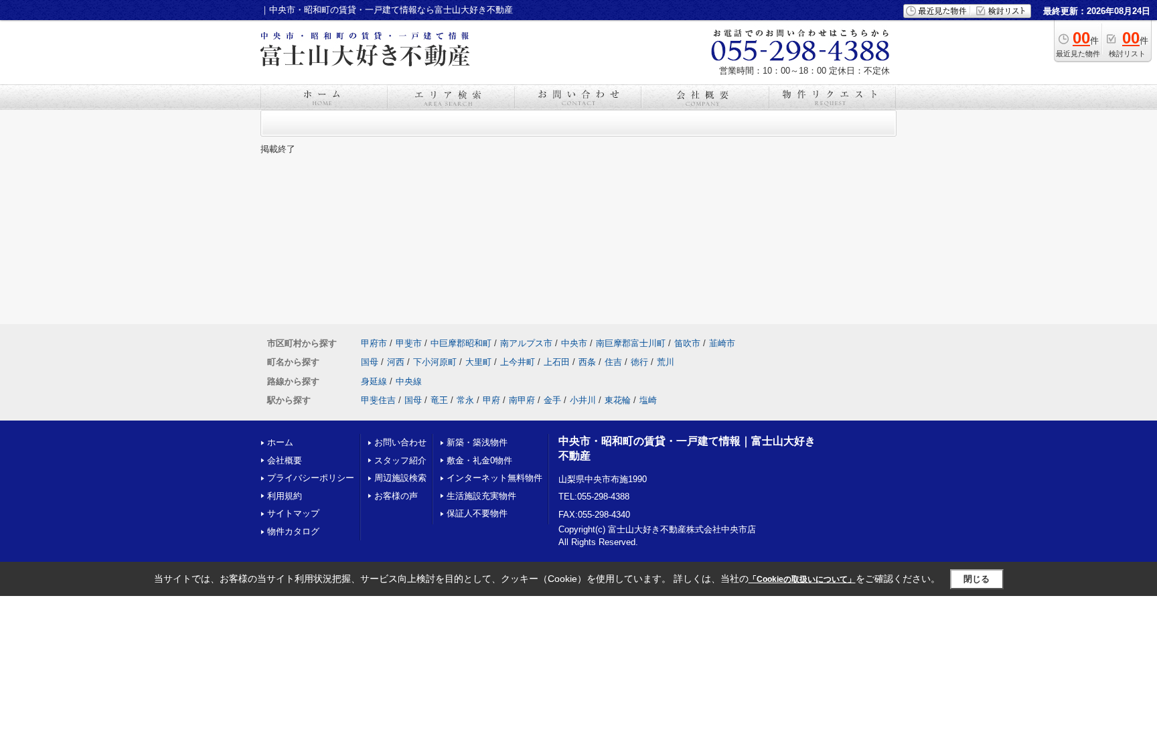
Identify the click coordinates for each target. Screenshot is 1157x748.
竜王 (439, 400)
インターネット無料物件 (494, 478)
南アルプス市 (526, 343)
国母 (369, 362)
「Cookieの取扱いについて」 (802, 579)
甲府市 (374, 343)
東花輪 (618, 400)
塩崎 (648, 400)
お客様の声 (396, 496)
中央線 (409, 381)
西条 (587, 362)
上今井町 (517, 362)
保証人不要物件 (477, 513)
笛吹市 (687, 343)
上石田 (557, 362)
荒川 (665, 362)
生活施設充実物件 (481, 496)
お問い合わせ (400, 442)
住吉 (613, 362)
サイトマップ (293, 513)
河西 (395, 362)
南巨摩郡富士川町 (631, 343)
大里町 (478, 362)
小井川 (583, 400)
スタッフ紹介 (400, 460)
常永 (465, 400)
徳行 (639, 362)
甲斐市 (409, 343)
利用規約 (284, 496)
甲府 (491, 400)
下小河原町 (435, 362)
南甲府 (522, 400)
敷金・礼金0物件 (479, 460)
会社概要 (284, 460)
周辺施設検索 (400, 478)
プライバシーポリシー (310, 478)
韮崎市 (722, 343)
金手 (552, 400)
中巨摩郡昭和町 (461, 343)
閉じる (976, 579)
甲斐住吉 (378, 400)
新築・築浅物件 (477, 442)
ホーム (280, 442)
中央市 (574, 343)
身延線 (374, 381)
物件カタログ (293, 531)
